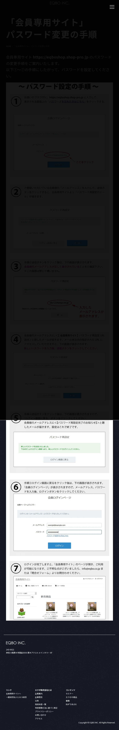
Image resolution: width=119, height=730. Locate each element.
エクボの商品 (71, 697)
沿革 (37, 700)
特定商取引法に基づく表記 (46, 707)
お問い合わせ (40, 715)
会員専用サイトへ (13, 693)
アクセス (38, 718)
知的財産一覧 (40, 704)
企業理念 (38, 697)
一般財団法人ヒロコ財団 (16, 697)
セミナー (69, 693)
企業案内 (38, 693)
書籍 (68, 700)
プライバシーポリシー (44, 711)
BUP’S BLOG (71, 704)
